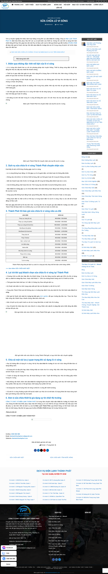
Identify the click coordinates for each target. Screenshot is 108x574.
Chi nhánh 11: (52, 490)
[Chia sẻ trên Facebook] (35, 450)
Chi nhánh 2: (19, 483)
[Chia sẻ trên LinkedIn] (47, 450)
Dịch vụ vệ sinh (87, 178)
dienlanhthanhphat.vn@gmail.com (21, 436)
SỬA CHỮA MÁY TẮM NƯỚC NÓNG (61, 457)
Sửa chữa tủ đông (88, 285)
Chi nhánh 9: (52, 483)
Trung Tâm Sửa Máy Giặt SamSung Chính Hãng (93, 145)
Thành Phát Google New (54, 568)
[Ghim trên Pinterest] (44, 450)
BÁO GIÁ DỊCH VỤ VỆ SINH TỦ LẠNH (94, 89)
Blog (83, 270)
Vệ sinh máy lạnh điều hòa (90, 313)
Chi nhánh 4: (20, 490)
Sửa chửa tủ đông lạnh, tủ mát (91, 202)
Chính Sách (98, 5)
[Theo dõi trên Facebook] (97, 1)
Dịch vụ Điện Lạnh (43, 5)
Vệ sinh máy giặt (87, 247)
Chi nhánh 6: (20, 496)
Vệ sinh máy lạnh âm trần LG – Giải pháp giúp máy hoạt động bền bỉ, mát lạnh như (93, 57)
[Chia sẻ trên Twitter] (38, 450)
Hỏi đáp (67, 5)
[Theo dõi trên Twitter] (103, 1)
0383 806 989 (15, 434)
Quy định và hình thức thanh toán (80, 567)
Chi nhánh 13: (53, 496)
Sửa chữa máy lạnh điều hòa (91, 191)
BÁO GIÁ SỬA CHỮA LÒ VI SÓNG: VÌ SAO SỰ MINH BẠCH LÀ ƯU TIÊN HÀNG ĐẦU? (38, 52)
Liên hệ (59, 8)
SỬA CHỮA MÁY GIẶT (23, 268)
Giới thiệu (29, 5)
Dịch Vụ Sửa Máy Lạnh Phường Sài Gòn (94, 49)
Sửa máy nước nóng (88, 289)
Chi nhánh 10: (54, 486)
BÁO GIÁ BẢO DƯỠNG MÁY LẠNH (94, 71)
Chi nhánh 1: (19, 480)
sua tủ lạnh (86, 219)
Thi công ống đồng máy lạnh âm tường (91, 229)
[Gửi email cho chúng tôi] (105, 1)
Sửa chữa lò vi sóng (54, 18)
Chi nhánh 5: (19, 493)
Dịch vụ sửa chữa (87, 172)
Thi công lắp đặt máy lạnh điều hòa (91, 293)
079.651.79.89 (72, 43)
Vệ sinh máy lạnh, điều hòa (91, 250)
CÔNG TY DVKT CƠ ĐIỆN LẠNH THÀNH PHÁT (21, 401)
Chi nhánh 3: (22, 486)
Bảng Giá (58, 5)
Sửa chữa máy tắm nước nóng (92, 196)
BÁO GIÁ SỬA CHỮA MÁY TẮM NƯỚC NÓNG (94, 107)
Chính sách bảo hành (44, 567)
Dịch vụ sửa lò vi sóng (89, 276)
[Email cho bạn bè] (41, 450)
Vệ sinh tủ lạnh (87, 256)
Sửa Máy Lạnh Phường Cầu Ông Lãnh (94, 43)
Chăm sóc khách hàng (60, 567)
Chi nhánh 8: (54, 480)
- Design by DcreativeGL (67, 572)
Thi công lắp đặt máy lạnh (91, 223)
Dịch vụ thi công (87, 175)
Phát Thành (59, 24)
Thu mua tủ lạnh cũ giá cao (91, 242)
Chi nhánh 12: (53, 493)
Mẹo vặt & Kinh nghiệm (81, 5)
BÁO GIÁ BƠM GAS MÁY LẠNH (93, 65)
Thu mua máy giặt (88, 235)
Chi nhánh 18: (88, 494)
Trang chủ (18, 5)
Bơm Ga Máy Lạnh (87, 163)
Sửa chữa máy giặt (88, 187)
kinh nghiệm (44, 296)
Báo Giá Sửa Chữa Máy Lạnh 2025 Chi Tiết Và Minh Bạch (94, 137)
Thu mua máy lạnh (88, 239)
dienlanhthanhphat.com (20, 438)
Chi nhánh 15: (89, 480)
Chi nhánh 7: (22, 499)
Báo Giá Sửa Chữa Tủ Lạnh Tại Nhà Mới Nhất (94, 113)
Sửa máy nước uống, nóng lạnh (90, 213)
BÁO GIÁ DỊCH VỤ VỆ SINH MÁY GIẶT (94, 95)
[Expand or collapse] (67, 59)
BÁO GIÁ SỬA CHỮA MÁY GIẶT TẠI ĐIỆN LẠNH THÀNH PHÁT (93, 130)
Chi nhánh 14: (54, 499)
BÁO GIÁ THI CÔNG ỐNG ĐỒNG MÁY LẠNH (94, 83)
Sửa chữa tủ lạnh (88, 209)
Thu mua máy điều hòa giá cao (90, 298)
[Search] (106, 6)
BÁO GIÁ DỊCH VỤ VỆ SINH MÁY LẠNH (94, 101)
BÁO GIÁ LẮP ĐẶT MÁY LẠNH (94, 77)
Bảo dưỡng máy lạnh (89, 160)
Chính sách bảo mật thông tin (25, 567)
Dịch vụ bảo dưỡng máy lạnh (91, 166)
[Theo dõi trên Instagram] (100, 1)
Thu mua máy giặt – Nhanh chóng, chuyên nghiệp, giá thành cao (90, 305)
